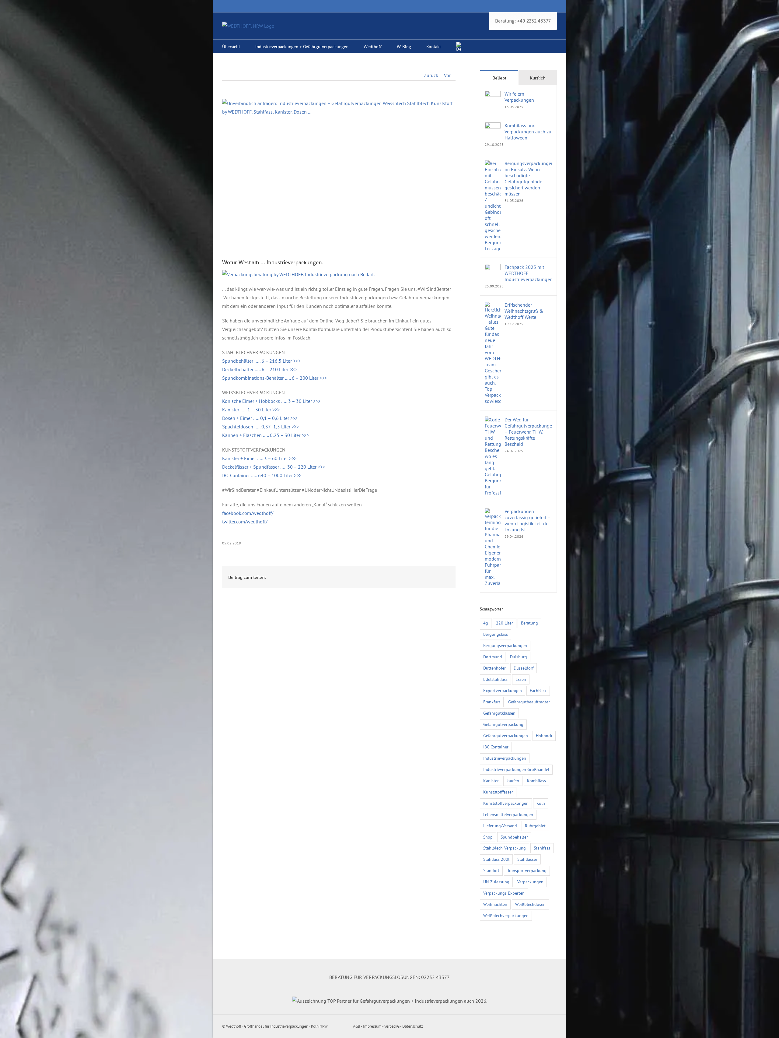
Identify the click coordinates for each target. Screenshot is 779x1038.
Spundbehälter (514, 837)
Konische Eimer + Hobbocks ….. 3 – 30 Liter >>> (271, 401)
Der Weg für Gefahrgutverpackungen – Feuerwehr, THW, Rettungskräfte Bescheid (528, 432)
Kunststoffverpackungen (506, 803)
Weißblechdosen (530, 904)
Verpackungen (530, 882)
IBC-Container (495, 747)
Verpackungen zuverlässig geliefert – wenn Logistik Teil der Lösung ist (527, 520)
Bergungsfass (495, 634)
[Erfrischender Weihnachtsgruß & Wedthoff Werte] (493, 306)
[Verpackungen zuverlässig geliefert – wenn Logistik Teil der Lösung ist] (493, 512)
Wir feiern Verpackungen (519, 97)
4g (485, 623)
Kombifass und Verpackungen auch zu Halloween (528, 131)
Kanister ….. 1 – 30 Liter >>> (251, 409)
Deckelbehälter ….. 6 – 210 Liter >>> (259, 369)
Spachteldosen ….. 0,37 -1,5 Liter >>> (260, 427)
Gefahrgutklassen (499, 713)
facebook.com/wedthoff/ (248, 513)
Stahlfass (542, 848)
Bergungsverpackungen (505, 645)
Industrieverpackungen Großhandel (516, 769)
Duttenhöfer (494, 668)
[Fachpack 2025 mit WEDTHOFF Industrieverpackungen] (493, 268)
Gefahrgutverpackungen (505, 735)
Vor (447, 75)
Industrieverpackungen (504, 758)
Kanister (491, 780)
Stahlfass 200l (496, 859)
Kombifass (536, 780)
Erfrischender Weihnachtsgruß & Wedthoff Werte (524, 311)
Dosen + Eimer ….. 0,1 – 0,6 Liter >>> (260, 418)
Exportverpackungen (502, 690)
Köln (540, 803)
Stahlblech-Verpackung (504, 848)
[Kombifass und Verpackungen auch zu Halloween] (493, 127)
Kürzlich (537, 78)
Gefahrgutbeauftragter (529, 702)
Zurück (431, 75)
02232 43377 (435, 977)
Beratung (529, 623)
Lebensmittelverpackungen (508, 814)
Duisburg (518, 657)
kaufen (513, 780)
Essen (520, 679)
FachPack (538, 690)
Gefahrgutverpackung (503, 724)
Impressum (372, 1026)
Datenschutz (412, 1026)
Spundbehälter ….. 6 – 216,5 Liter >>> (261, 361)
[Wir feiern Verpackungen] (493, 95)
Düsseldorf (523, 668)
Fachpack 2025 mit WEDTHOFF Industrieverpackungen (528, 273)
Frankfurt (491, 702)
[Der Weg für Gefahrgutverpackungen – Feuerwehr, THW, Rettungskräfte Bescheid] (493, 421)
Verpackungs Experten (504, 893)
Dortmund (492, 657)
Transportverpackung (527, 870)
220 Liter (504, 623)
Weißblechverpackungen (506, 915)
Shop (488, 837)
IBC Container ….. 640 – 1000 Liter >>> (261, 475)
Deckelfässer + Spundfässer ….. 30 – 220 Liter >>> (273, 467)
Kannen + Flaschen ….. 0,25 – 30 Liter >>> (265, 435)
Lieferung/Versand (500, 826)
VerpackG (392, 1026)
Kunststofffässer (498, 792)
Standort (491, 870)
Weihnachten (495, 904)
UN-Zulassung (496, 882)
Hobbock (544, 735)
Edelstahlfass (495, 679)
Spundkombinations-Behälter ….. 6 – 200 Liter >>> (274, 378)
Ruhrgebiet (535, 826)
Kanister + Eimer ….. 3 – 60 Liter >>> (259, 458)
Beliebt (499, 78)
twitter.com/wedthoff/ (244, 522)
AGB (356, 1026)
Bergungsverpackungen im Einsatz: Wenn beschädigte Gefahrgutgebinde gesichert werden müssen (528, 178)
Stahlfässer (527, 859)
